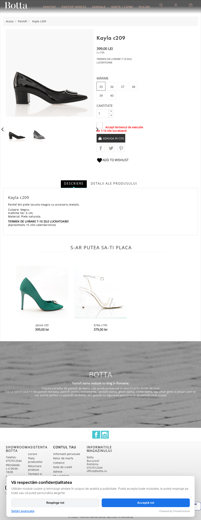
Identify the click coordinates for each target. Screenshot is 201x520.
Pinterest (121, 148)
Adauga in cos (113, 138)
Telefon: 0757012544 (14, 459)
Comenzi (59, 463)
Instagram (105, 435)
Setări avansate (22, 511)
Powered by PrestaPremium (174, 511)
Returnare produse (34, 467)
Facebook (96, 435)
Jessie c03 (42, 325)
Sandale (99, 7)
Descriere (74, 183)
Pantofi (49, 7)
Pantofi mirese (74, 7)
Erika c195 (100, 325)
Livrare (32, 454)
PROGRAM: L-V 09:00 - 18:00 (13, 468)
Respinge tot (55, 503)
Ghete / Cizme (122, 7)
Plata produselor (35, 460)
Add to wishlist (113, 160)
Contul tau (64, 447)
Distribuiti (100, 148)
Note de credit (62, 467)
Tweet (110, 148)
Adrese (57, 471)
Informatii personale (66, 454)
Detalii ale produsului (114, 183)
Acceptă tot (145, 503)
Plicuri (144, 7)
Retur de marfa (63, 458)
